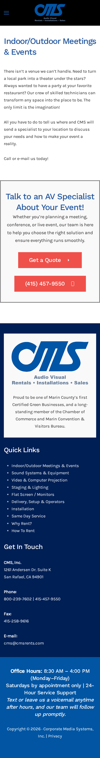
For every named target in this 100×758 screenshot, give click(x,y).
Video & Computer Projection (39, 480)
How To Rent (23, 530)
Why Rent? (22, 523)
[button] (6, 13)
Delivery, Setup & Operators (38, 501)
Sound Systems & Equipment (40, 472)
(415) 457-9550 (45, 283)
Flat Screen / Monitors (33, 494)
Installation (23, 508)
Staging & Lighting (30, 487)
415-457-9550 (48, 598)
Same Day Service (28, 516)
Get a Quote (45, 260)
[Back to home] (50, 13)
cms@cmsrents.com (24, 643)
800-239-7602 (18, 598)
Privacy (55, 736)
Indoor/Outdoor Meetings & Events (45, 465)
